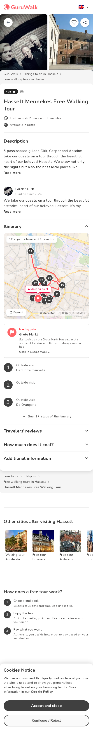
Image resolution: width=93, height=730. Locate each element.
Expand (18, 312)
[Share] (84, 22)
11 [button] (44, 300)
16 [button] (41, 279)
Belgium (30, 476)
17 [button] (35, 283)
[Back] (8, 22)
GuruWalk (11, 74)
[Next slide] (82, 45)
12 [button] (49, 300)
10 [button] (49, 278)
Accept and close (46, 705)
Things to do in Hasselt (41, 74)
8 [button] (43, 296)
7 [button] (33, 297)
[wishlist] (74, 22)
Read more (12, 173)
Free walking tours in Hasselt (25, 79)
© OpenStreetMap (73, 313)
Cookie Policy (42, 692)
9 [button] (57, 294)
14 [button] (31, 251)
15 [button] (62, 285)
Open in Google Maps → (34, 352)
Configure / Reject (46, 720)
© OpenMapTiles (50, 313)
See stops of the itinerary (49, 416)
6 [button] (44, 283)
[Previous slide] (10, 45)
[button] (38, 298)
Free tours (11, 476)
